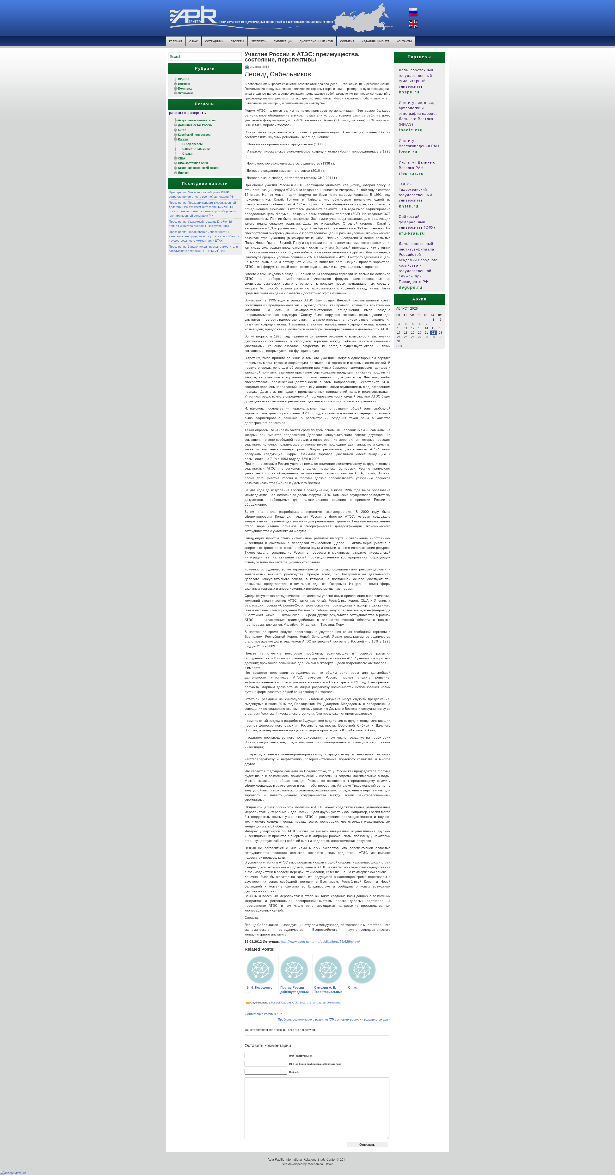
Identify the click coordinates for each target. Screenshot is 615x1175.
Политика (185, 88)
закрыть (198, 112)
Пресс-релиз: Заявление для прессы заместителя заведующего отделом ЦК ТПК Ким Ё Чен (203, 248)
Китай (182, 130)
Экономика (186, 93)
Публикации (283, 41)
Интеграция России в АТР (264, 1014)
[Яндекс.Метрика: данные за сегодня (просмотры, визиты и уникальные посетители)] (13, 1173)
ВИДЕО (183, 79)
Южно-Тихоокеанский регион (198, 167)
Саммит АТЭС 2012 (196, 149)
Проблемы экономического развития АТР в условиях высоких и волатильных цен (333, 1019)
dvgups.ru (410, 287)
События (347, 41)
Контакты (404, 41)
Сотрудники (214, 41)
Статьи (187, 153)
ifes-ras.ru (411, 173)
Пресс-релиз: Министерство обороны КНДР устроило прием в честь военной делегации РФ (201, 194)
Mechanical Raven (320, 1164)
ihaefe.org (411, 130)
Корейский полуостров (194, 134)
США (181, 158)
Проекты (237, 41)
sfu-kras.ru (412, 233)
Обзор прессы (192, 144)
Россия (183, 139)
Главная (175, 41)
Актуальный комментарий (196, 120)
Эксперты (258, 41)
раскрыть (178, 112)
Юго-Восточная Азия (193, 163)
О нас (193, 41)
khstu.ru (408, 206)
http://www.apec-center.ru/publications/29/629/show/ (320, 941)
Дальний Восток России (195, 125)
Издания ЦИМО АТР (375, 41)
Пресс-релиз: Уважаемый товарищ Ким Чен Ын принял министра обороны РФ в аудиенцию (201, 223)
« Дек (398, 345)
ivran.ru (408, 152)
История (184, 83)
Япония (183, 172)
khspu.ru (409, 92)
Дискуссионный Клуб (316, 41)
